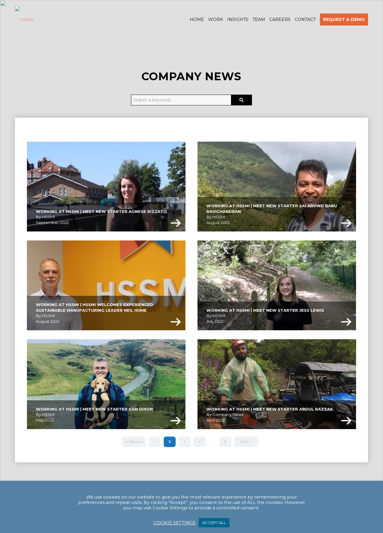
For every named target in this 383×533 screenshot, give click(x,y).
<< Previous (134, 442)
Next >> (246, 442)
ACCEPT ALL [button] (214, 522)
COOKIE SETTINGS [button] (174, 523)
